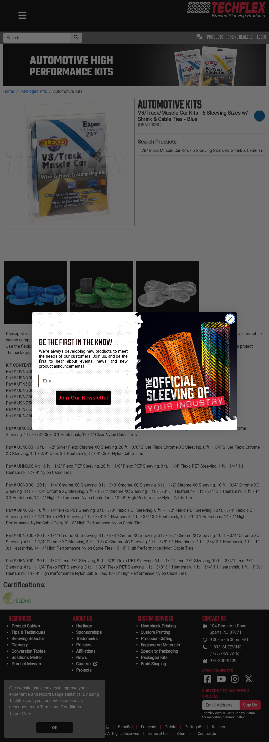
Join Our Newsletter (83, 398)
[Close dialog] (230, 318)
